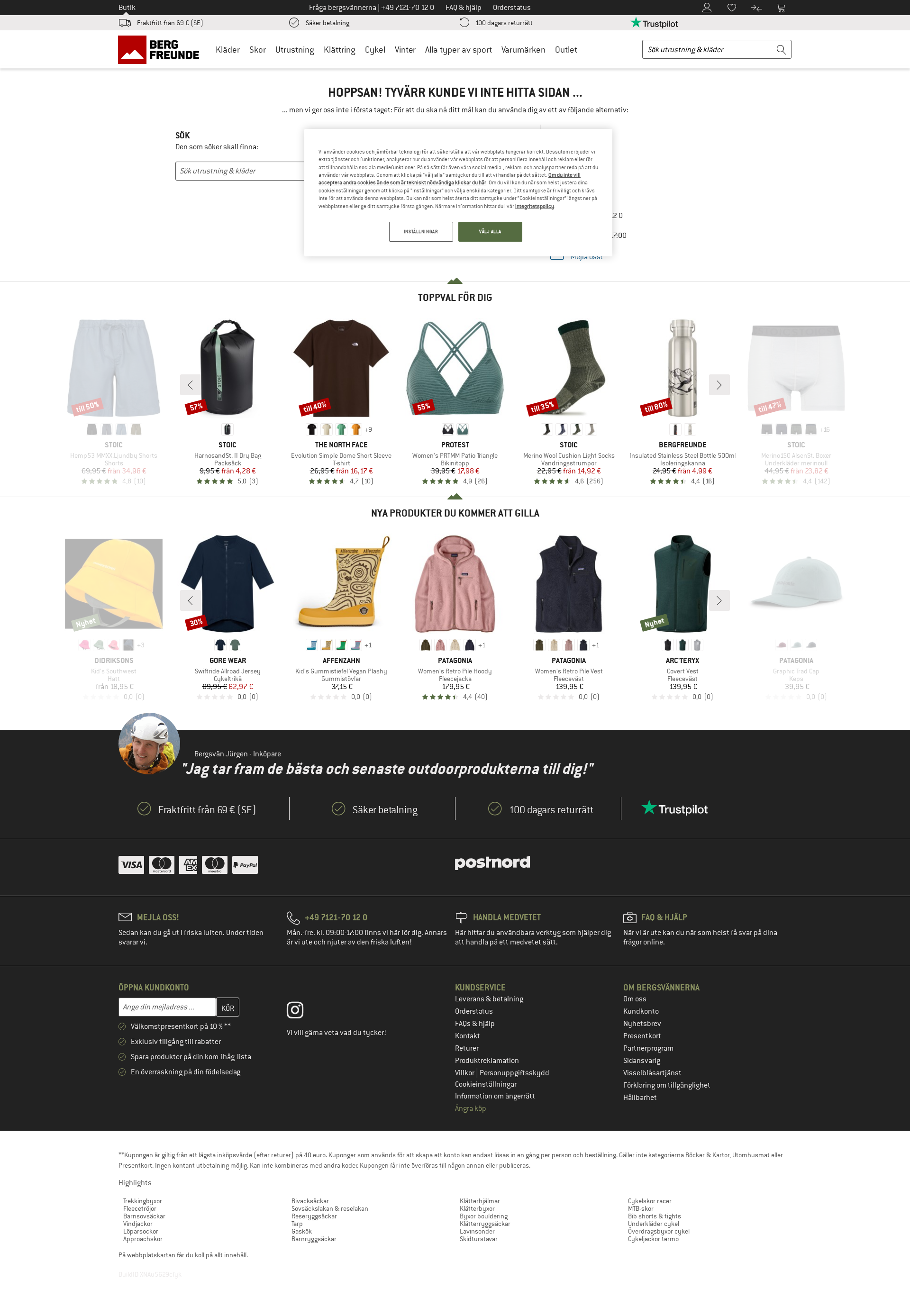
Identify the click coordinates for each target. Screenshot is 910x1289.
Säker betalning (327, 22)
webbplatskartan (151, 1255)
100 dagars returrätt (504, 22)
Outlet (566, 49)
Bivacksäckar (310, 1201)
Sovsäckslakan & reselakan (329, 1208)
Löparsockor (140, 1231)
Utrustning (294, 49)
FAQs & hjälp (475, 1023)
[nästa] (719, 384)
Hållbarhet (640, 1097)
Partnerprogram (648, 1048)
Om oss (634, 999)
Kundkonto (641, 1011)
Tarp (297, 1223)
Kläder (228, 49)
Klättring (339, 49)
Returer (467, 1048)
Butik (127, 7)
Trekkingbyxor (142, 1201)
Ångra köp (470, 1108)
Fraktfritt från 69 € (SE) (170, 22)
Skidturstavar (479, 1239)
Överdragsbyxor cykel (659, 1231)
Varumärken (523, 49)
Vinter (405, 49)
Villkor (465, 1073)
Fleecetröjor (139, 1208)
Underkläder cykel (653, 1223)
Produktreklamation (487, 1060)
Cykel (375, 49)
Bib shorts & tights (654, 1216)
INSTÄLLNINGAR (421, 231)
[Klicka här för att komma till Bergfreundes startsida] (162, 49)
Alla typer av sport (458, 49)
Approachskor (143, 1239)
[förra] (190, 384)
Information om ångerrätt (495, 1096)
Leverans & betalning (489, 999)
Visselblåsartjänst (652, 1073)
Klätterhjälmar (480, 1201)
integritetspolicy (534, 206)
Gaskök (301, 1231)
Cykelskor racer (650, 1201)
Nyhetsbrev (642, 1023)
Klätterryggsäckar (485, 1223)
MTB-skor (641, 1208)
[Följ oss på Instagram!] (302, 1012)
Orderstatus (474, 1011)
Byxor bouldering (484, 1216)
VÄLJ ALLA (490, 231)
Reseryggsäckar (314, 1216)
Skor (257, 49)
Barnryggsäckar (314, 1239)
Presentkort (642, 1036)
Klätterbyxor (477, 1208)
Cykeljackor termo (653, 1239)
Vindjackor (138, 1223)
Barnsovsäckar (144, 1216)
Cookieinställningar (486, 1084)
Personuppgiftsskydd (514, 1073)
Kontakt (467, 1036)
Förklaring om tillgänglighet (666, 1085)
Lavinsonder (477, 1231)
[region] (458, 192)
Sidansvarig (641, 1060)
